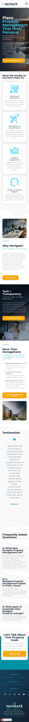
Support (13, 689)
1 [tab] (11, 522)
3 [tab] (15, 522)
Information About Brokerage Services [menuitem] (14, 714)
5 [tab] (19, 522)
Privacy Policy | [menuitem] (17, 710)
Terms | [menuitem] (9, 710)
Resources (13, 682)
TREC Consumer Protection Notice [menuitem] (14, 712)
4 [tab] (17, 522)
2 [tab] (13, 522)
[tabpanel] (14, 478)
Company (13, 675)
